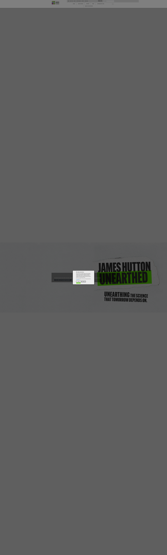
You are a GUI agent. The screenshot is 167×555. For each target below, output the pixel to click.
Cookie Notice (77, 279)
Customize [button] (78, 281)
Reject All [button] (84, 281)
